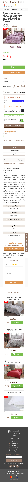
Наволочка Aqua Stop (14, 392)
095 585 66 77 (14, 443)
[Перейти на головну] (14, 2)
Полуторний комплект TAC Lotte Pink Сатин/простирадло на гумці (14, 330)
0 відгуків (14, 26)
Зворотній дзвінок (14, 451)
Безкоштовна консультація (26, 242)
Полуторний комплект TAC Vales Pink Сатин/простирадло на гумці (14, 299)
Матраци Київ (14, 479)
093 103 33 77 (14, 445)
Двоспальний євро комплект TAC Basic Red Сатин (14, 361)
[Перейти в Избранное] (18, 2)
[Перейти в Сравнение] (21, 2)
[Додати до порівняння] (7, 322)
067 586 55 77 (14, 447)
